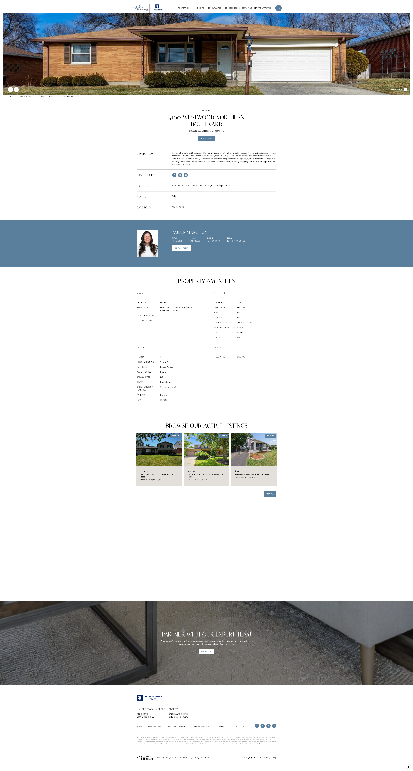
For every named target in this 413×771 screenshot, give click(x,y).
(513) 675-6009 (213, 241)
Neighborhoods (232, 8)
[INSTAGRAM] (262, 726)
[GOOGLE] (274, 726)
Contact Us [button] (206, 652)
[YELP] (268, 726)
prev (10, 89)
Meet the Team (154, 726)
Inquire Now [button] (206, 139)
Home (139, 726)
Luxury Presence (201, 757)
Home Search (199, 8)
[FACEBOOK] (257, 726)
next (16, 89)
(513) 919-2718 (142, 714)
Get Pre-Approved (262, 8)
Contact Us (239, 726)
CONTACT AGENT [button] (181, 248)
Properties (183, 8)
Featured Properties (177, 726)
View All (270, 494)
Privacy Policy (269, 757)
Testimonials (221, 726)
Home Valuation (214, 8)
